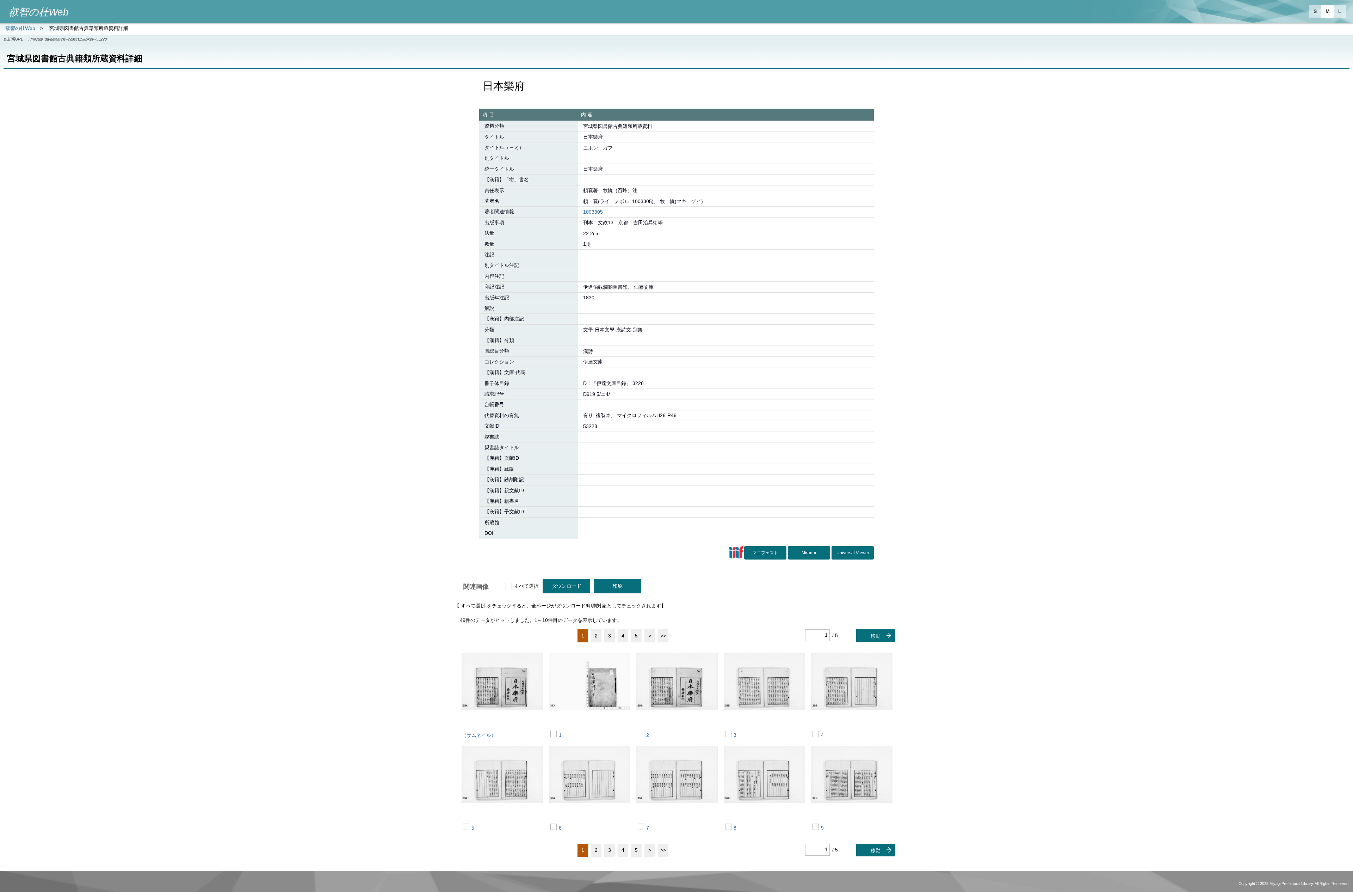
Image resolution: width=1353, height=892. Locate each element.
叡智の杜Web (20, 28)
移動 (876, 636)
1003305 (593, 212)
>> (663, 636)
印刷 (618, 586)
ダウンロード (566, 586)
